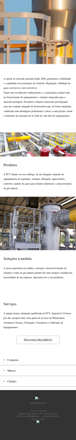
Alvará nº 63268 (38, 419)
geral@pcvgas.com (38, 402)
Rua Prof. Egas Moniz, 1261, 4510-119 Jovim (38, 413)
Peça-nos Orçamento (38, 340)
